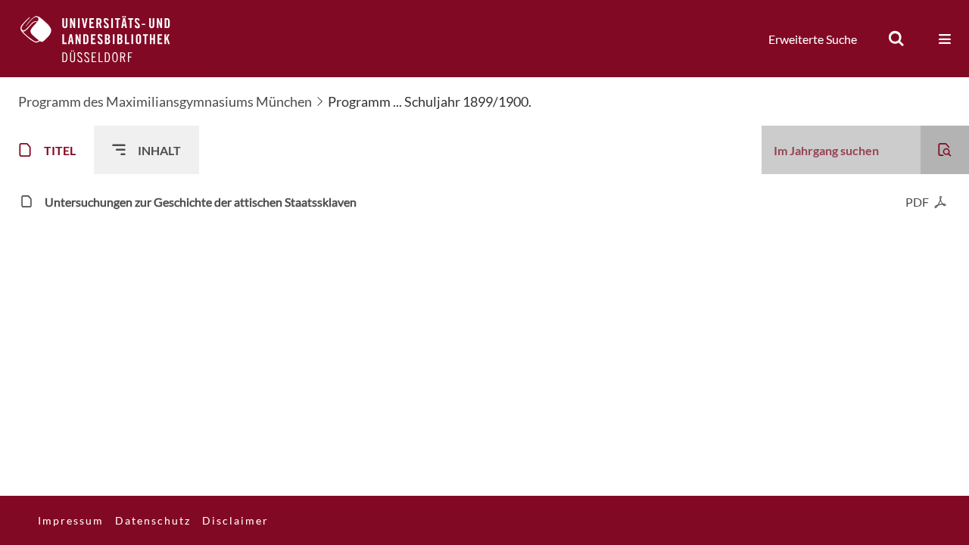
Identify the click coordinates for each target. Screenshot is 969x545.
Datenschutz (153, 520)
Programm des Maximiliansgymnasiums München (165, 101)
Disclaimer (235, 520)
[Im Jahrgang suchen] (945, 150)
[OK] (896, 38)
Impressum (71, 520)
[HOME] (107, 39)
